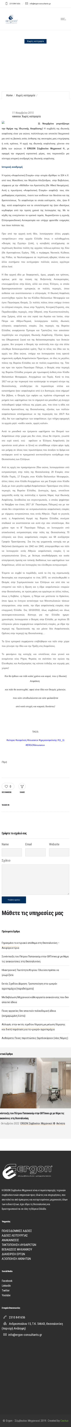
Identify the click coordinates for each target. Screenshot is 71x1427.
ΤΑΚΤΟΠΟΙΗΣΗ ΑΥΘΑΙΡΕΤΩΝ (19, 1245)
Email (28, 844)
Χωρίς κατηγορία (25, 95)
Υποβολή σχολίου (14, 900)
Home (9, 95)
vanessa (16, 116)
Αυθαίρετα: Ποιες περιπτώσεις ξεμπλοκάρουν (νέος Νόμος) (35, 1038)
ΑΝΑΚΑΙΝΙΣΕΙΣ (10, 1240)
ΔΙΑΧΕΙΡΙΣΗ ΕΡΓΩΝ (13, 1254)
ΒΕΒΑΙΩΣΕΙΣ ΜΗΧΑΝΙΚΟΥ (17, 1249)
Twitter (6, 1290)
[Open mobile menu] (64, 18)
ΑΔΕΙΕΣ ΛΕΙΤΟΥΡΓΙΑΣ (15, 1235)
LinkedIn (6, 1285)
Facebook (7, 1280)
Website (54, 844)
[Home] (11, 25)
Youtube (6, 1295)
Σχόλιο (6, 860)
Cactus (64, 1420)
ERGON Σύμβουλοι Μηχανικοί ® (37, 1123)
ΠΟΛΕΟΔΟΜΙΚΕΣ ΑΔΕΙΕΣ (17, 1231)
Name (5, 844)
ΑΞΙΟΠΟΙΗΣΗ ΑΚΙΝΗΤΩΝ (16, 1258)
